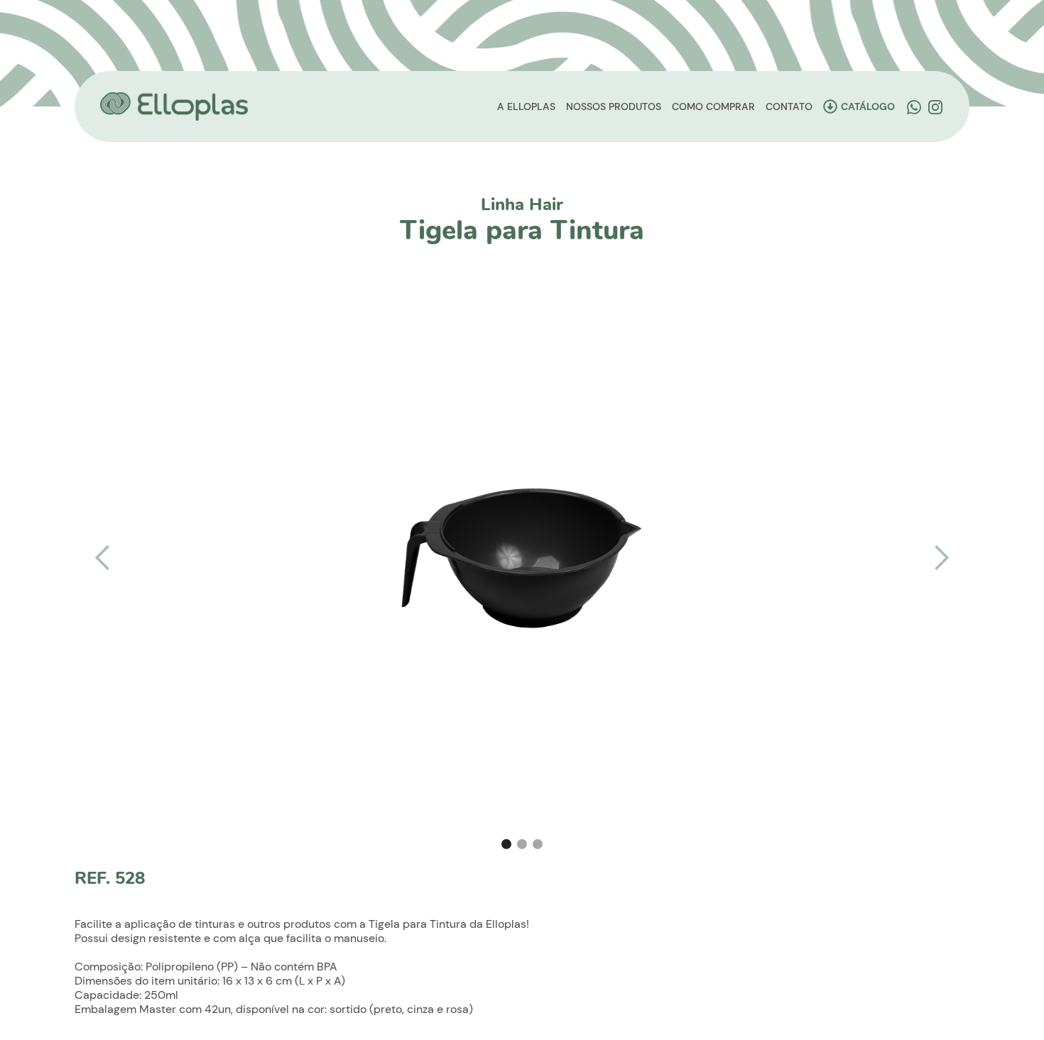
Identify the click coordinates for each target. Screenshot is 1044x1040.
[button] (103, 558)
